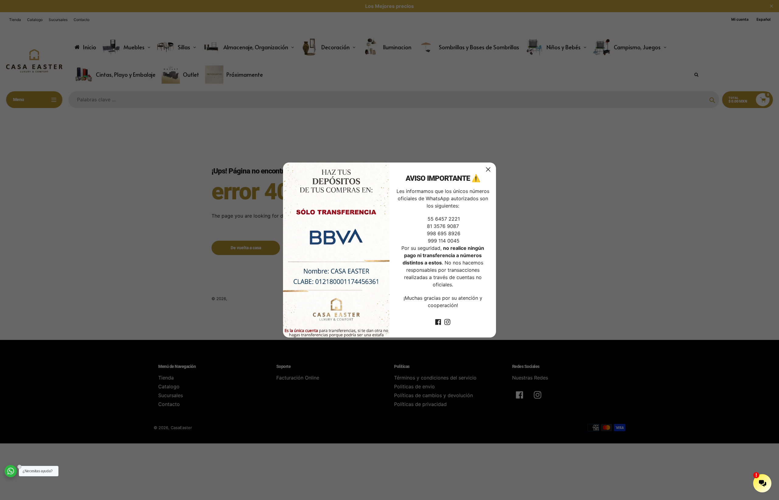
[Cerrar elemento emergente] (488, 169)
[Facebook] (438, 322)
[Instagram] (447, 322)
